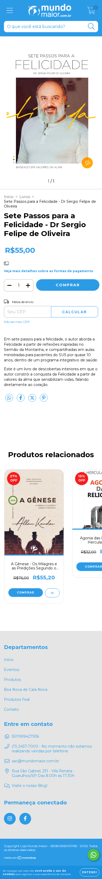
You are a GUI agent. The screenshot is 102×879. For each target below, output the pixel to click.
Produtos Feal (17, 699)
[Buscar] (91, 26)
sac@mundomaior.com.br (35, 761)
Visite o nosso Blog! (29, 785)
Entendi (89, 872)
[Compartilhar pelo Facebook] (21, 399)
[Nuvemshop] (20, 858)
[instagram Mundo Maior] (10, 819)
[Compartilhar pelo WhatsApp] (9, 398)
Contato (11, 709)
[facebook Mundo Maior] (25, 819)
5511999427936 (25, 736)
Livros (24, 196)
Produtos (12, 679)
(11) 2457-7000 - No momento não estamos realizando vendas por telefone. (52, 748)
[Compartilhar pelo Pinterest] (44, 399)
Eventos (11, 669)
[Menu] (10, 10)
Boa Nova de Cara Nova (25, 689)
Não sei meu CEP (17, 322)
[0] (91, 11)
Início (9, 196)
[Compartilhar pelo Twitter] (32, 399)
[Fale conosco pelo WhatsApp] (93, 855)
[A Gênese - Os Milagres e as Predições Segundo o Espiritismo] (52, 592)
